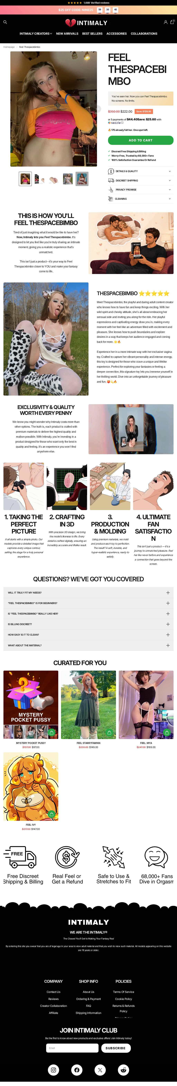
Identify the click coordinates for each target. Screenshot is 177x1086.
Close (53, 989)
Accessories (116, 33)
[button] (97, 109)
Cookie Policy (123, 999)
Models (89, 41)
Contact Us (102, 38)
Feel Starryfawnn (88, 742)
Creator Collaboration (53, 1006)
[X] (100, 1070)
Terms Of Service (123, 992)
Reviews (53, 999)
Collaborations (144, 33)
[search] (5, 22)
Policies (124, 981)
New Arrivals (67, 33)
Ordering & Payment (88, 999)
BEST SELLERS (77, 41)
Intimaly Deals (76, 38)
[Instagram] (53, 1070)
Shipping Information (88, 1013)
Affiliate (53, 1013)
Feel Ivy (31, 824)
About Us (90, 38)
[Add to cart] (51, 732)
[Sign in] (166, 22)
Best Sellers (92, 33)
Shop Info (88, 981)
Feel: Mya (146, 742)
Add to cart (141, 140)
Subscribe (116, 1048)
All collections (36, 34)
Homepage (9, 47)
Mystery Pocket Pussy (31, 742)
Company (53, 981)
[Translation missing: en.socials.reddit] (123, 1070)
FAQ (88, 1006)
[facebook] (76, 1070)
